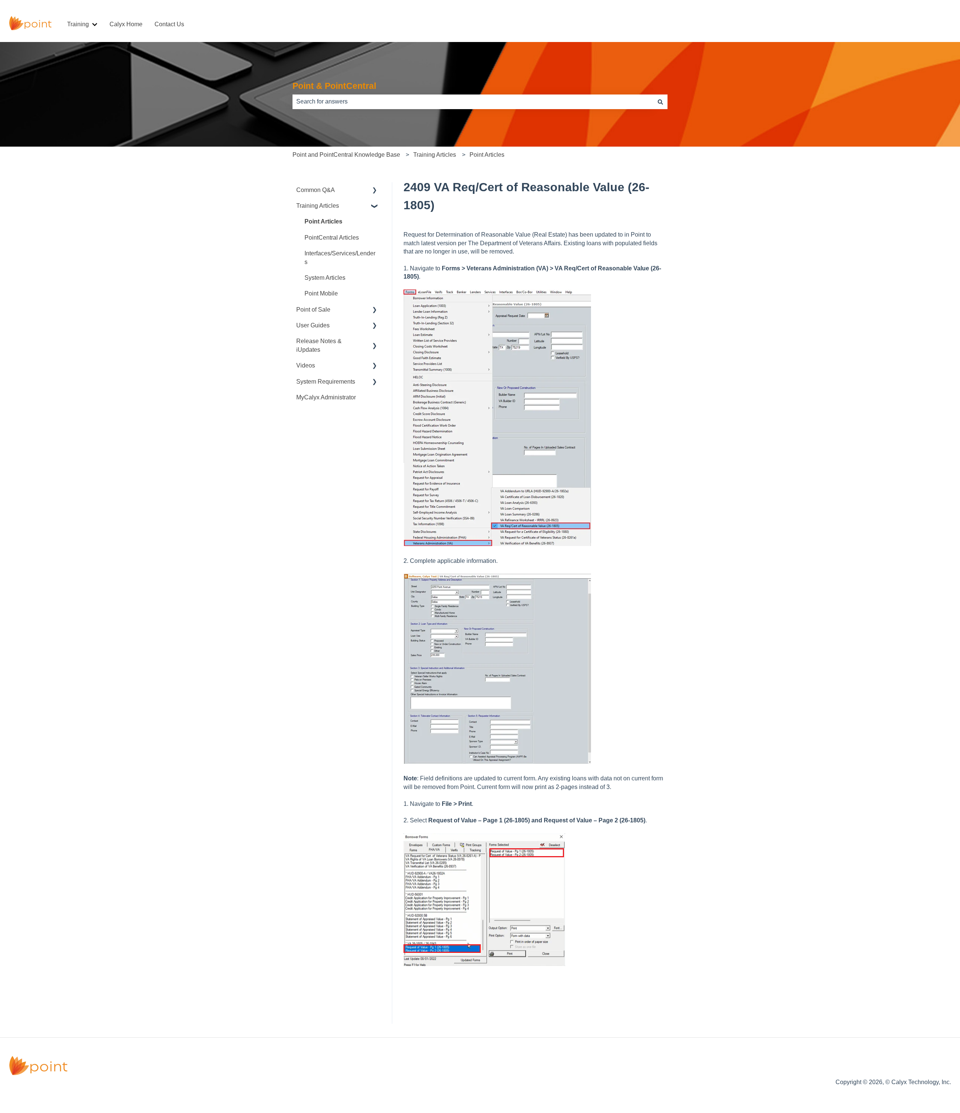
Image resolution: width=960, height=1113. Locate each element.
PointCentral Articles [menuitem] (331, 237)
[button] (375, 190)
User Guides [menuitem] (313, 325)
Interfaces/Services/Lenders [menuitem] (339, 257)
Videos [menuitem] (305, 365)
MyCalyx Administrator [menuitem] (326, 397)
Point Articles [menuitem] (323, 221)
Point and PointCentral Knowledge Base (346, 155)
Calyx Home (126, 24)
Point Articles (487, 155)
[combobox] (472, 101)
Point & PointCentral (334, 86)
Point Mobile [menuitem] (321, 293)
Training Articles (434, 155)
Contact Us (169, 24)
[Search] (660, 101)
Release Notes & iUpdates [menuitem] (319, 345)
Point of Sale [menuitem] (313, 309)
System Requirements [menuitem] (325, 381)
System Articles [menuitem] (324, 277)
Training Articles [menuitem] (317, 205)
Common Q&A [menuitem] (315, 190)
